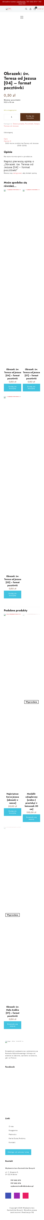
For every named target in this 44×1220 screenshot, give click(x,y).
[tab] (22, 139)
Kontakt (12, 1142)
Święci (37, 124)
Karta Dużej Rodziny (17, 1138)
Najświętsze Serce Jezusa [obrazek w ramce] (12, 798)
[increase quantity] (16, 117)
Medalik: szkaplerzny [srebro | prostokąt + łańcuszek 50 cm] (31, 801)
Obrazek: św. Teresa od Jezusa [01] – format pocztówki (31, 374)
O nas (11, 1126)
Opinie (7, 141)
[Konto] (30, 9)
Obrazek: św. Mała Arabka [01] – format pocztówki (12, 1011)
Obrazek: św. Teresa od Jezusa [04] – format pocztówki (12, 374)
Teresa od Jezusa (11, 126)
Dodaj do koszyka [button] (13, 388)
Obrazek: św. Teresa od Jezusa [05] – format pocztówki (12, 581)
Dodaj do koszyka (30, 117)
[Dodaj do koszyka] (18, 192)
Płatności (13, 1134)
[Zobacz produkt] (18, 195)
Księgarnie (13, 1130)
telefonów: (21, 2)
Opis (6, 139)
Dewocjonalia (18, 124)
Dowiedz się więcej (31, 818)
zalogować (17, 173)
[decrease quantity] (6, 117)
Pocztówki (29, 124)
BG (33, 1212)
